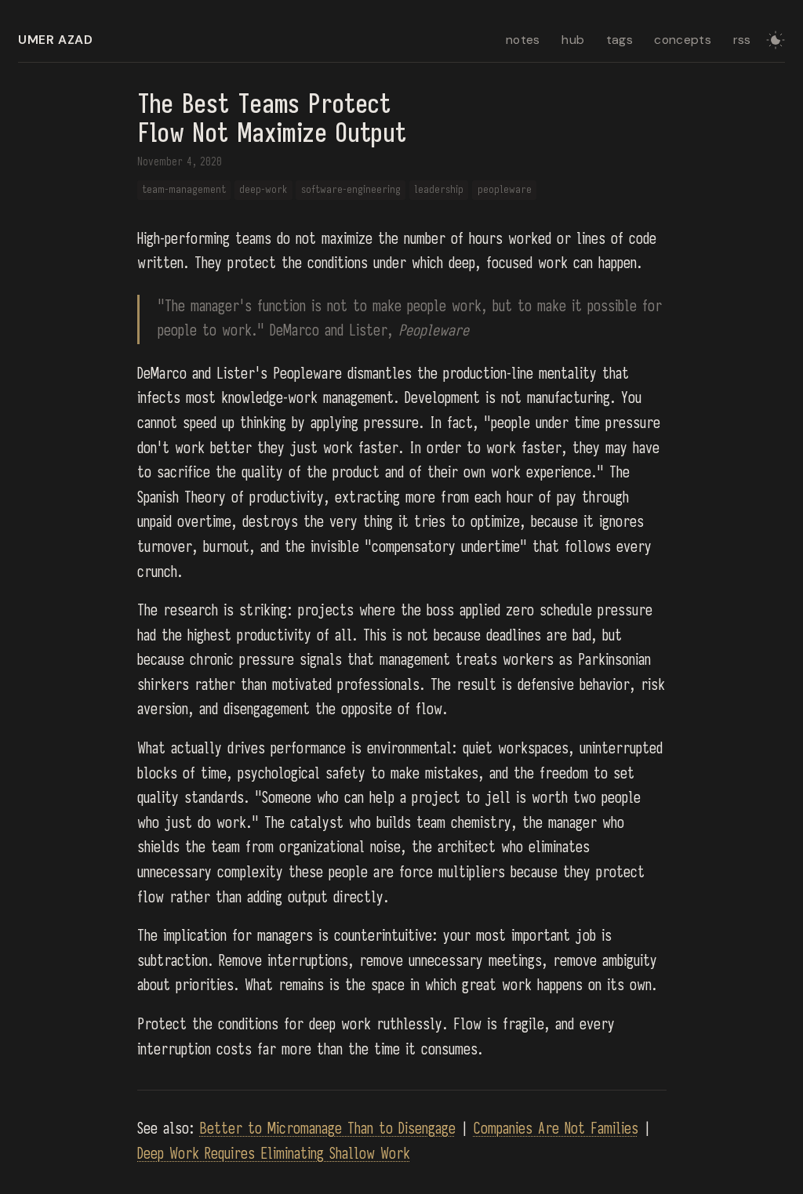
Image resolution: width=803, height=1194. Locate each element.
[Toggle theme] (775, 40)
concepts (682, 39)
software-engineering (351, 189)
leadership (438, 189)
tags (619, 39)
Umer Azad (55, 39)
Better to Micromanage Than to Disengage (328, 1129)
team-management (184, 189)
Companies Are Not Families (556, 1129)
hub (572, 39)
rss (742, 39)
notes (523, 39)
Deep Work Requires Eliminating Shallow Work (273, 1154)
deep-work (263, 189)
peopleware (505, 189)
